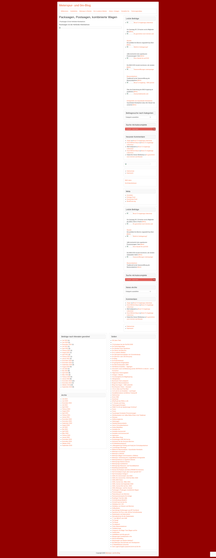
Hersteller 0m (125, 11)
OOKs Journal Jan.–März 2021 (121, 482)
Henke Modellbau (117, 427)
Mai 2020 (65, 370)
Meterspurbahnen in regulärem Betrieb (123, 459)
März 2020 (65, 374)
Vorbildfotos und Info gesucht (120, 534)
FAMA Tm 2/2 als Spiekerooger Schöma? (124, 407)
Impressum (130, 173)
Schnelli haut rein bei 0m (119, 502)
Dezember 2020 (67, 360)
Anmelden (130, 195)
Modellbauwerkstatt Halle (119, 467)
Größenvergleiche (117, 419)
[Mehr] (131, 31)
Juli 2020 (65, 368)
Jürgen (129, 140)
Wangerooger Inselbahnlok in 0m (122, 536)
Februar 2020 (66, 377)
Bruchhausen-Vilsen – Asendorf (121, 387)
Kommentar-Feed (132, 199)
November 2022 (67, 344)
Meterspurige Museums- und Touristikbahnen (125, 465)
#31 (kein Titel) (116, 340)
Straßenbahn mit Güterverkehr (121, 514)
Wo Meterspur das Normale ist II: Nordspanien (126, 542)
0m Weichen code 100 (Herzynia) (122, 356)
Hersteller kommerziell (118, 431)
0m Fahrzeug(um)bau (118, 346)
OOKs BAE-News (117, 480)
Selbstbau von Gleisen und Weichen (123, 506)
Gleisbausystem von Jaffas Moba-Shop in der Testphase (129, 415)
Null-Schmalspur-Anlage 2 (120, 474)
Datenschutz (130, 171)
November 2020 (67, 362)
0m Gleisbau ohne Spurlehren (121, 348)
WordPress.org (131, 201)
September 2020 (67, 364)
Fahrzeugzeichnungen (119, 405)
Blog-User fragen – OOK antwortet (122, 385)
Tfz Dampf (115, 520)
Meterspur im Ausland (118, 451)
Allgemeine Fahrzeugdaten (120, 372)
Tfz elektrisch (116, 524)
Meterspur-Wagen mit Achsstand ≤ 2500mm (125, 455)
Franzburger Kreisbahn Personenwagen (124, 413)
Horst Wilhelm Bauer (133, 142)
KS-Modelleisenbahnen (119, 443)
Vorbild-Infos (116, 532)
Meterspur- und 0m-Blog (75, 5)
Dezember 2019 (67, 381)
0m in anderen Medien (100, 11)
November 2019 (67, 383)
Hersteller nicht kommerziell (120, 433)
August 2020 (66, 366)
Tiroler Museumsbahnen (119, 526)
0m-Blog (114, 358)
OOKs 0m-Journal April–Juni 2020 (122, 476)
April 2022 (65, 348)
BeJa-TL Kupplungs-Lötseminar (142, 140)
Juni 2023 (65, 342)
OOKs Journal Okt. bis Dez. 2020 (122, 486)
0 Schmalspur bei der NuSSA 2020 (122, 344)
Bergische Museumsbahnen (120, 383)
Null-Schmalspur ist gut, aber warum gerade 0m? (126, 472)
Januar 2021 (66, 358)
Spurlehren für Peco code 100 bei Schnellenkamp (127, 512)
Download (115, 399)
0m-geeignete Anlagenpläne (120, 362)
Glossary (114, 417)
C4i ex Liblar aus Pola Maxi (120, 389)
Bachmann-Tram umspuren (120, 381)
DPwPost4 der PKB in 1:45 (120, 401)
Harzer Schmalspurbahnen (120, 425)
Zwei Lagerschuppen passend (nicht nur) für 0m (126, 546)
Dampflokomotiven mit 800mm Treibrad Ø (124, 393)
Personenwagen (117, 492)
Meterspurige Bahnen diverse (121, 461)
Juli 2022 (65, 346)
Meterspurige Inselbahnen (120, 463)
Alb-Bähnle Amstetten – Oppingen (122, 366)
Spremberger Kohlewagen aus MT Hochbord (125, 510)
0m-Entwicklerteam (131, 183)
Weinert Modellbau (117, 538)
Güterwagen (115, 421)
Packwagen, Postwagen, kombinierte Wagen (125, 490)
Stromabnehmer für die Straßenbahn (123, 516)
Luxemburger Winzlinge (119, 447)
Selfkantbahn (116, 508)
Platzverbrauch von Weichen (120, 494)
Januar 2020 (66, 379)
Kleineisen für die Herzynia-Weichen (123, 441)
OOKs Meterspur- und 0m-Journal (122, 488)
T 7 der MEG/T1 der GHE (119, 518)
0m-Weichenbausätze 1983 (120, 364)
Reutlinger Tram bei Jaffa (119, 498)
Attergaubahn (116, 379)
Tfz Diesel (115, 522)
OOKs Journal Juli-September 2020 (122, 484)
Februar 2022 (66, 350)
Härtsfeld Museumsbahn (119, 423)
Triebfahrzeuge (116, 528)
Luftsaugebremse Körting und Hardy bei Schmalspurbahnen (130, 445)
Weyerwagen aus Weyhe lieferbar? (122, 540)
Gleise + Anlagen (114, 11)
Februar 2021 (66, 356)
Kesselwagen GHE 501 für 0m (121, 439)
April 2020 (65, 372)
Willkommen (64, 11)
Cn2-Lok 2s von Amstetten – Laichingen (124, 391)
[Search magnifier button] (154, 129)
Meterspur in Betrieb (85, 11)
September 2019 (67, 387)
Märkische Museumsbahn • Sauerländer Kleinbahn (127, 449)
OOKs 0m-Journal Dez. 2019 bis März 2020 (125, 478)
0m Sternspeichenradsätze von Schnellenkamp (126, 354)
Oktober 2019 (66, 385)
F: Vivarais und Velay (118, 403)
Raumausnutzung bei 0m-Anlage (122, 496)
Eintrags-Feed (131, 197)
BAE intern (128, 180)
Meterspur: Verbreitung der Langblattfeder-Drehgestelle (128, 457)
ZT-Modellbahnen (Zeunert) (120, 544)
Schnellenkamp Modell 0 (119, 500)
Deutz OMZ (115, 397)
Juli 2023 (65, 340)
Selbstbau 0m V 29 (117, 504)
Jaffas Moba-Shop (117, 437)
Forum (114, 409)
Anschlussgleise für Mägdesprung (122, 377)
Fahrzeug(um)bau (136, 11)
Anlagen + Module (117, 374)
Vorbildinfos (73, 11)
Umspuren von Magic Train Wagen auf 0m (124, 530)
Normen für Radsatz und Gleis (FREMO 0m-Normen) (128, 469)
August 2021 (66, 352)
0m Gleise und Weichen (119, 350)
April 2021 (65, 354)
